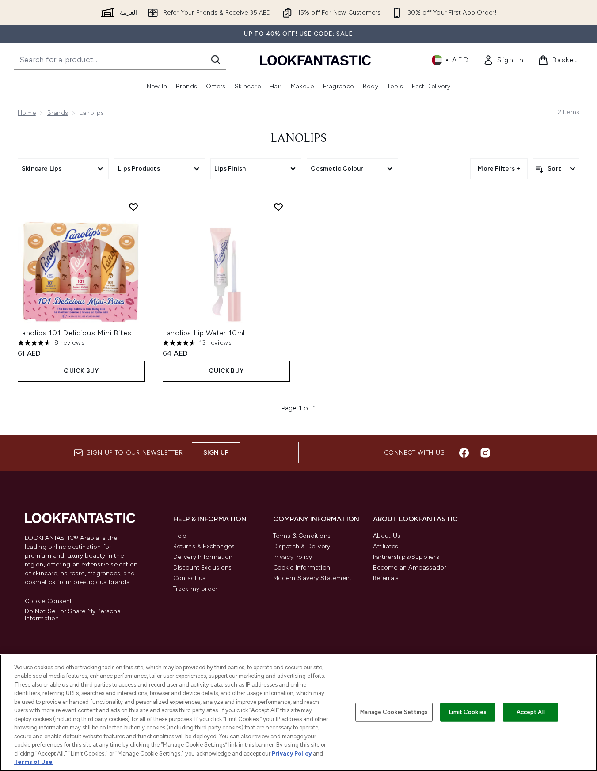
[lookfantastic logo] (315, 59)
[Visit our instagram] (485, 452)
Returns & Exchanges (204, 546)
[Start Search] (215, 59)
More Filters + (499, 168)
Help (180, 535)
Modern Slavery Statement (312, 578)
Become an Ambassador (410, 567)
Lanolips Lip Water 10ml (204, 333)
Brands (57, 113)
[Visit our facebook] (464, 452)
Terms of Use (33, 762)
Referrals (386, 578)
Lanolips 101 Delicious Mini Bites (74, 333)
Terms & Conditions (302, 535)
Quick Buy (81, 371)
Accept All (531, 712)
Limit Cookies (468, 712)
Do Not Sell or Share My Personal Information (73, 615)
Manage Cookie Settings (394, 712)
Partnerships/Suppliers (406, 557)
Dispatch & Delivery (302, 546)
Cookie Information (302, 567)
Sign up (216, 452)
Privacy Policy (292, 557)
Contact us (189, 578)
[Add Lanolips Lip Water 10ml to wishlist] (278, 206)
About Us (387, 535)
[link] (503, 60)
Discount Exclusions (202, 567)
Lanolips (298, 139)
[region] (298, 712)
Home (27, 113)
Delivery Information (203, 557)
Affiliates (386, 546)
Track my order (195, 588)
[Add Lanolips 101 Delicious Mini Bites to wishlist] (133, 206)
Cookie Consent (48, 601)
